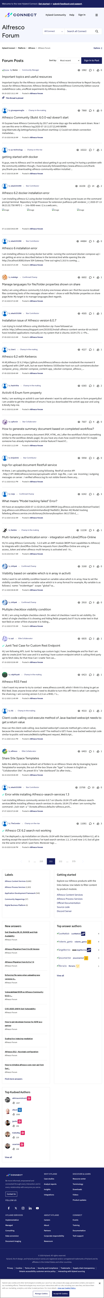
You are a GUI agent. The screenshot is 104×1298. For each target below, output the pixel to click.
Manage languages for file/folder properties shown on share (41, 284)
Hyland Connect (8, 48)
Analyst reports (50, 1184)
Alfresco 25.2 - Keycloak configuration (21, 1052)
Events (75, 1220)
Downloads (77, 1189)
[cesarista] (15, 1147)
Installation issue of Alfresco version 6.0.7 (29, 320)
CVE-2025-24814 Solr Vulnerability (20, 1009)
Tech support (78, 1236)
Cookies (19, 1268)
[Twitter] (16, 1208)
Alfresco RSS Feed (14, 681)
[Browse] (96, 15)
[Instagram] (23, 1208)
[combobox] (83, 31)
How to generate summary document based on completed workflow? (48, 429)
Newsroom (48, 1241)
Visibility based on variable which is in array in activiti (36, 573)
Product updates (79, 1200)
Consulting (9, 1230)
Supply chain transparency (84, 1268)
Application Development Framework (20, 893)
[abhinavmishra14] (19, 1101)
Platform (21, 48)
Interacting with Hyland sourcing (71, 1271)
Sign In (81, 14)
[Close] (100, 1283)
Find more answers (13, 1078)
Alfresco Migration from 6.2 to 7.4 (19, 962)
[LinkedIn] (30, 1208)
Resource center (79, 1178)
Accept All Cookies (60, 1293)
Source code (63, 907)
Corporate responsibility (54, 1236)
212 (60, 861)
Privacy (10, 1268)
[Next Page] (82, 861)
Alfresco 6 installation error (19, 248)
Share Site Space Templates (20, 758)
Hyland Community (56, 15)
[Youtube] (37, 1208)
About (46, 1225)
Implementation (12, 1220)
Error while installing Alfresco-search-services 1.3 (37, 794)
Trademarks (65, 1268)
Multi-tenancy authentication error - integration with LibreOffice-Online (49, 537)
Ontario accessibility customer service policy (37, 1271)
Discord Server (64, 911)
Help (71, 15)
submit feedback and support (67, 3)
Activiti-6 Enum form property (22, 392)
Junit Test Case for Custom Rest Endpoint (32, 645)
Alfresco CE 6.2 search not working (28, 830)
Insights (47, 1189)
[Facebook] (8, 1208)
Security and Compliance (48, 1268)
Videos (75, 1194)
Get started (44, 3)
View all (60, 975)
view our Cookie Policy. (67, 1288)
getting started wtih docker (20, 157)
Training (76, 1225)
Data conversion (12, 1236)
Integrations (49, 1194)
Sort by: (52, 60)
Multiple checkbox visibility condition (26, 609)
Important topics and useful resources (27, 77)
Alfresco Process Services (15, 887)
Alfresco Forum (36, 93)
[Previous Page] (21, 861)
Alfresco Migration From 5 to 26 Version (22, 949)
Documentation (79, 1230)
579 (73, 861)
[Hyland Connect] (21, 15)
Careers (47, 1220)
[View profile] (5, 70)
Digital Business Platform (15, 905)
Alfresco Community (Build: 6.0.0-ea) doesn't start (35, 117)
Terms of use (30, 1268)
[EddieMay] (16, 1136)
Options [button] (97, 48)
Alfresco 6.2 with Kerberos (19, 356)
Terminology (78, 1184)
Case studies (49, 1178)
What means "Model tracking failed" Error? (29, 501)
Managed (9, 1225)
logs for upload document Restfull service (29, 465)
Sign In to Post (91, 60)
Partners (47, 1230)
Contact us (11, 1194)
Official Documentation (68, 903)
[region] (52, 1288)
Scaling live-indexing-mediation (19, 1039)
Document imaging (13, 1241)
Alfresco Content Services (15, 881)
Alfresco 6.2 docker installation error (25, 193)
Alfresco (31, 48)
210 (41, 861)
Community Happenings (15, 899)
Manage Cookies (41, 1293)
